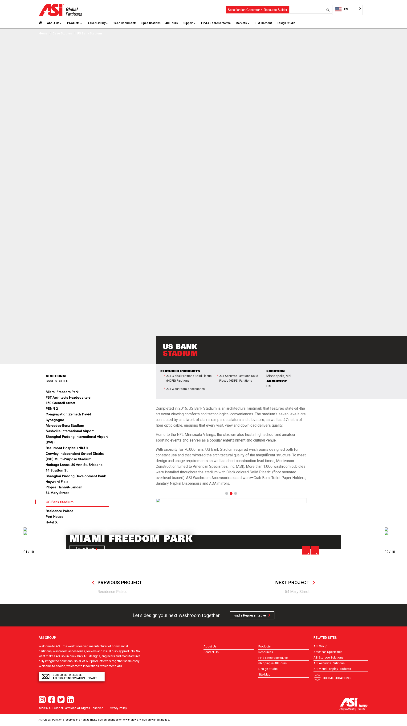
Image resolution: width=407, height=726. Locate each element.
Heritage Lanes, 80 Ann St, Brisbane (74, 465)
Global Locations (336, 678)
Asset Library (96, 23)
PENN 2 (52, 408)
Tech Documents (125, 23)
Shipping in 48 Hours (272, 663)
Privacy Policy (118, 708)
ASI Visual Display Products (332, 669)
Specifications (151, 23)
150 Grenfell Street (60, 403)
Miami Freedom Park (62, 392)
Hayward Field (57, 482)
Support (188, 23)
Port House (54, 516)
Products (73, 23)
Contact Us (211, 652)
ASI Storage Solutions (328, 657)
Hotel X (51, 522)
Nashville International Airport (70, 431)
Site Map (264, 674)
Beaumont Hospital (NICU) (67, 448)
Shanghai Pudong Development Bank (76, 476)
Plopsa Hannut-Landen (64, 487)
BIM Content (263, 23)
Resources (265, 652)
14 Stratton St (57, 470)
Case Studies (62, 33)
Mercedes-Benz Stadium (65, 425)
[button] (167, 500)
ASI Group (320, 646)
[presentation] (306, 550)
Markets (241, 23)
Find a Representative (216, 23)
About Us (53, 23)
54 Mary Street (57, 493)
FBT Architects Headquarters (68, 397)
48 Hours (171, 23)
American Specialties (327, 652)
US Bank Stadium (59, 502)
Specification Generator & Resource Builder (257, 10)
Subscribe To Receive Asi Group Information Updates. (75, 676)
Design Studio (286, 23)
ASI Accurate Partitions (329, 663)
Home (43, 33)
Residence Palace (59, 511)
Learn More (85, 549)
